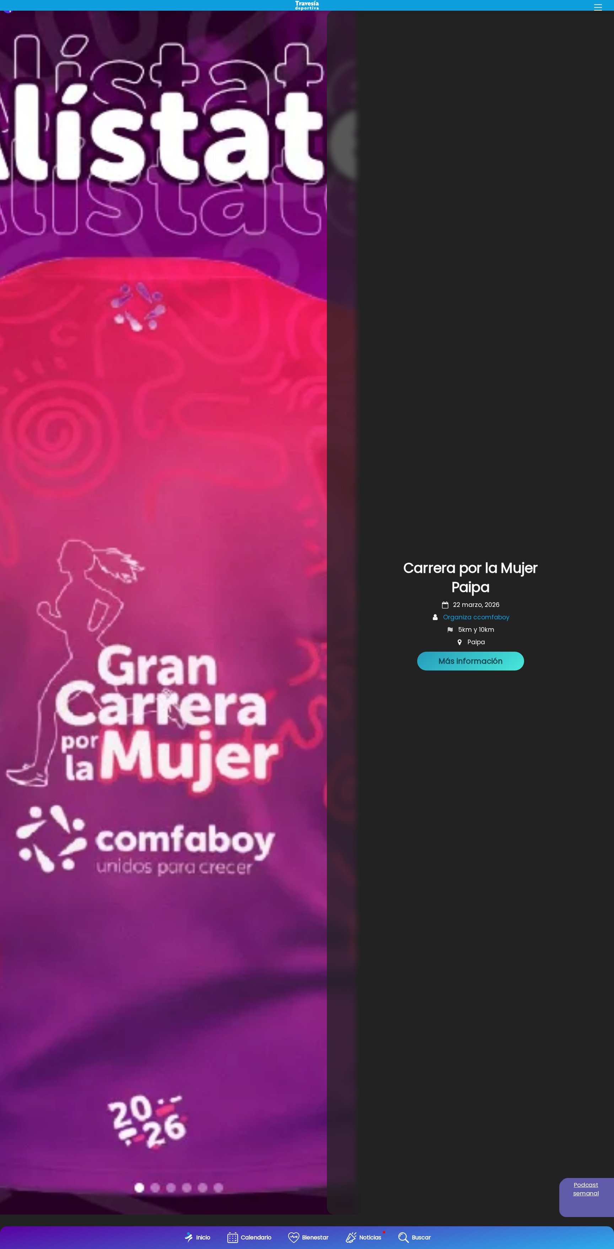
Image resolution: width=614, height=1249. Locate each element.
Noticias (370, 1237)
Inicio (203, 1237)
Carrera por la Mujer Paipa (470, 577)
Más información (470, 661)
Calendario (256, 1237)
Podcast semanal (586, 1189)
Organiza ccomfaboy (476, 617)
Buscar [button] (421, 1237)
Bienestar (315, 1237)
